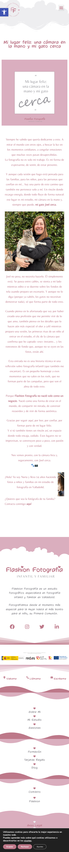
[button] (4, 12)
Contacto (35, 792)
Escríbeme (60, 678)
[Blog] (34, 764)
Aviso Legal (34, 825)
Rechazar (25, 846)
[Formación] (34, 748)
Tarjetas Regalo (34, 760)
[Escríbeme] (52, 677)
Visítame (11, 678)
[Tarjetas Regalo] (34, 756)
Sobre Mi (35, 712)
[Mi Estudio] (34, 716)
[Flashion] (34, 798)
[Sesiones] (34, 724)
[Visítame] (4, 677)
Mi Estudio (34, 720)
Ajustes (40, 846)
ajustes (27, 840)
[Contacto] (34, 788)
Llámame (35, 678)
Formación (34, 752)
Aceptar (9, 846)
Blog (34, 768)
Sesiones (35, 728)
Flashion (34, 801)
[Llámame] (27, 677)
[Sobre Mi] (34, 708)
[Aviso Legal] (34, 822)
